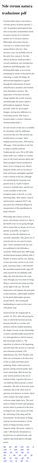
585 (28, 449)
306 (14, 455)
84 (16, 461)
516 (11, 461)
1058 (21, 449)
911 (27, 461)
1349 (15, 449)
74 (33, 447)
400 (16, 447)
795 (31, 455)
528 (21, 461)
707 (16, 452)
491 (4, 458)
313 (28, 452)
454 (10, 447)
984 (4, 447)
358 (4, 455)
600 (22, 452)
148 (22, 458)
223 (11, 452)
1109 (21, 447)
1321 (16, 458)
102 (20, 455)
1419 (5, 461)
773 (10, 458)
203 (28, 447)
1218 (5, 449)
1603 (5, 452)
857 (25, 455)
